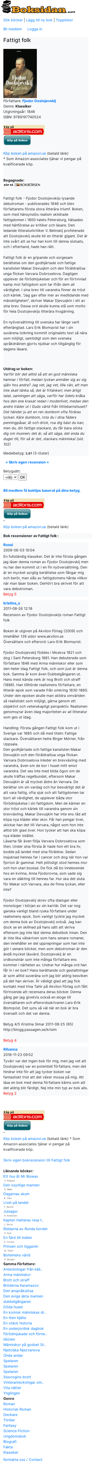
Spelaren (10, 1361)
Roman (9, 1404)
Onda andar (13, 1355)
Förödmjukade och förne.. (25, 1334)
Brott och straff (16, 1280)
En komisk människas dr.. (24, 1312)
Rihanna (10, 1049)
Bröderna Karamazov (21, 1285)
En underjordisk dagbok (23, 1328)
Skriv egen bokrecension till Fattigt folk (36, 1160)
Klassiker (10, 1452)
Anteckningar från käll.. (22, 1269)
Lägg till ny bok (39, 20)
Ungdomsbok (14, 1436)
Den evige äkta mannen (23, 1296)
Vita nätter (12, 1387)
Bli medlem (12, 29)
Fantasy (10, 1425)
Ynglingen (11, 1393)
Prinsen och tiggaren (20, 1246)
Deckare (10, 1414)
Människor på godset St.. (24, 1344)
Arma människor (17, 1274)
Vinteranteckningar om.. (23, 1382)
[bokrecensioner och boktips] (38, 6)
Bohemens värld (16, 1255)
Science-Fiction (16, 1431)
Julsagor (10, 1211)
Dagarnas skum (16, 1194)
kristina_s (11, 603)
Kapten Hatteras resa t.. (23, 1220)
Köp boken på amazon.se (24, 153)
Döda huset (13, 1307)
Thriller (9, 1420)
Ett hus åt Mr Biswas (20, 1176)
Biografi (10, 1441)
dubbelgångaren (17, 1301)
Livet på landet (16, 1202)
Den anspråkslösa (18, 1290)
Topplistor (64, 20)
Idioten (9, 1339)
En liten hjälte (14, 1317)
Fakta (8, 1447)
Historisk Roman (17, 1409)
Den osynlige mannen (21, 1185)
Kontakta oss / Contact (22, 1459)
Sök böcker (13, 20)
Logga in (34, 29)
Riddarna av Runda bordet (25, 1229)
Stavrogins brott (17, 1377)
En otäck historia (17, 1323)
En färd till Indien (17, 1237)
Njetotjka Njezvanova (21, 1350)
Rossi (8, 544)
